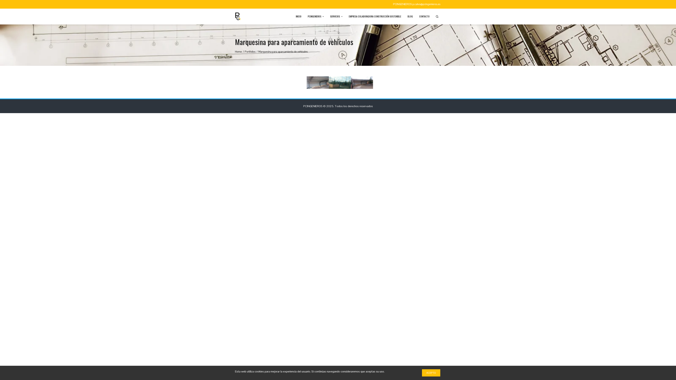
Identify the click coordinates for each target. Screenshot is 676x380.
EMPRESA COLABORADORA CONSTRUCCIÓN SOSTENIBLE (375, 16)
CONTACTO (424, 16)
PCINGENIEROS (314, 16)
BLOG (410, 16)
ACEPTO (431, 372)
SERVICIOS (335, 16)
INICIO (298, 16)
